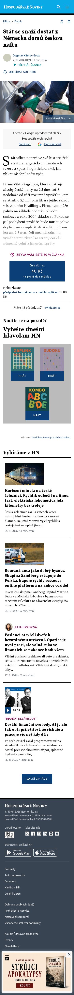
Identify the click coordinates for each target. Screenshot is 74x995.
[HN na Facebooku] (33, 834)
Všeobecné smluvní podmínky (23, 923)
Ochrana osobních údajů (19, 904)
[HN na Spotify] (51, 834)
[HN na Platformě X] (27, 834)
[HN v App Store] (45, 853)
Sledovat (25, 144)
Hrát (22, 375)
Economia (11, 881)
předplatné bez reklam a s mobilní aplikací (30, 292)
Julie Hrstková (26, 627)
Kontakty (10, 869)
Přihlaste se (52, 307)
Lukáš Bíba (59, 118)
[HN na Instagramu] (39, 834)
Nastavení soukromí (17, 917)
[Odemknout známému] (69, 22)
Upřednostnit (52, 144)
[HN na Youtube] (57, 834)
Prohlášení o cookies (17, 910)
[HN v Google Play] (18, 853)
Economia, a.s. (29, 811)
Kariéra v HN (12, 887)
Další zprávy (37, 778)
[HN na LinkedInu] (45, 834)
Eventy (9, 940)
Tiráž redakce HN (15, 875)
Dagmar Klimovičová (26, 55)
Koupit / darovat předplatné (21, 934)
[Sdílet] (62, 22)
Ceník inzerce (13, 893)
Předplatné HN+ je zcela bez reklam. (51, 437)
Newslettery (12, 946)
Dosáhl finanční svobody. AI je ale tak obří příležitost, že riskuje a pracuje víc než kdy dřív (36, 729)
